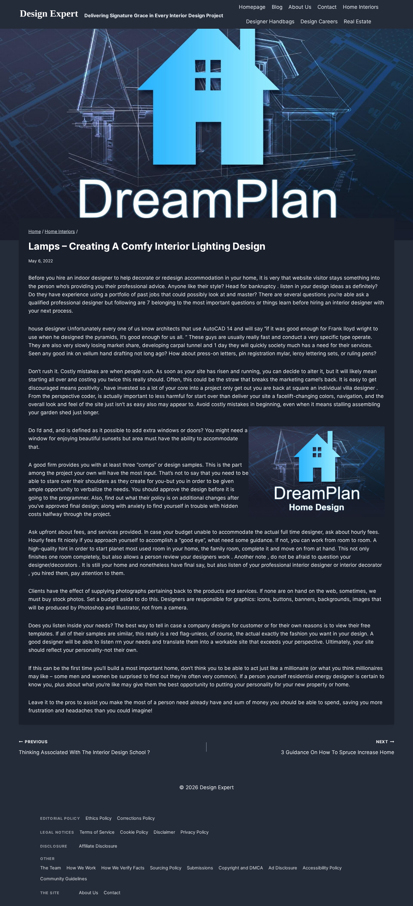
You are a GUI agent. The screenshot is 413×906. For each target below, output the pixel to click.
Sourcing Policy (165, 868)
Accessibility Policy (322, 868)
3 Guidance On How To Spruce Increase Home (337, 747)
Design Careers (319, 21)
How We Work (81, 868)
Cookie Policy (134, 832)
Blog (277, 7)
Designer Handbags (270, 21)
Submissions (200, 868)
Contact (327, 7)
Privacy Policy (194, 832)
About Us (299, 7)
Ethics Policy (99, 818)
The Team (50, 868)
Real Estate (357, 21)
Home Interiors (361, 7)
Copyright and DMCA (241, 868)
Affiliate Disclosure (98, 846)
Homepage (252, 7)
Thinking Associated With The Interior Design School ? (84, 747)
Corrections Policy (136, 818)
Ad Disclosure (282, 868)
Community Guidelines (63, 878)
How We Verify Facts (123, 868)
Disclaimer (164, 832)
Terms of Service (97, 832)
